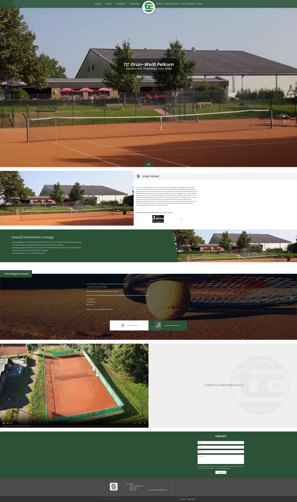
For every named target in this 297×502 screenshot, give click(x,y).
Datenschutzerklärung (225, 468)
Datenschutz (191, 499)
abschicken (221, 472)
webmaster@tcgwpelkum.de (159, 490)
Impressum (183, 499)
